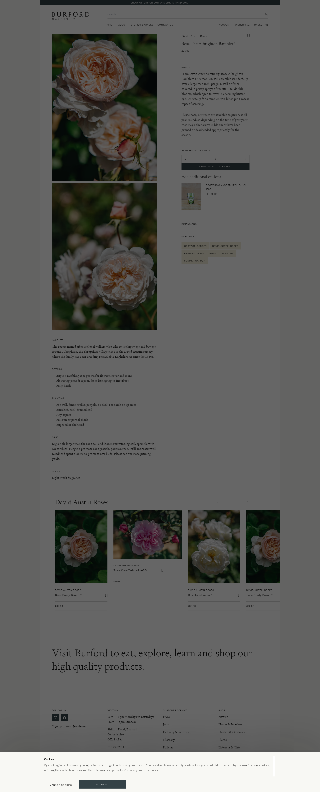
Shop (111, 24)
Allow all (102, 784)
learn (185, 652)
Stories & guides (142, 24)
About (122, 24)
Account (225, 24)
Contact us (165, 24)
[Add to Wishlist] (249, 35)
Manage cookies (61, 784)
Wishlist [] (242, 24)
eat (127, 652)
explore (154, 652)
